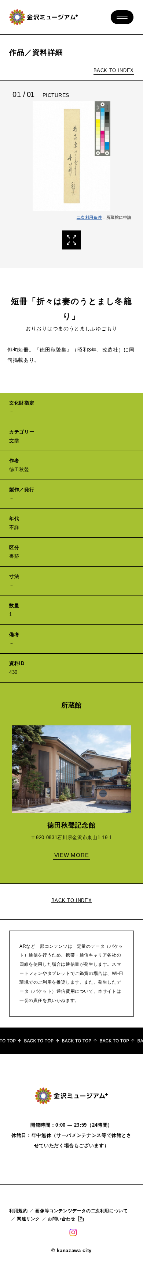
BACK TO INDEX (114, 70)
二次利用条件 (89, 217)
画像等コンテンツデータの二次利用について (81, 1210)
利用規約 (18, 1210)
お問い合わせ (62, 1218)
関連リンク (28, 1218)
